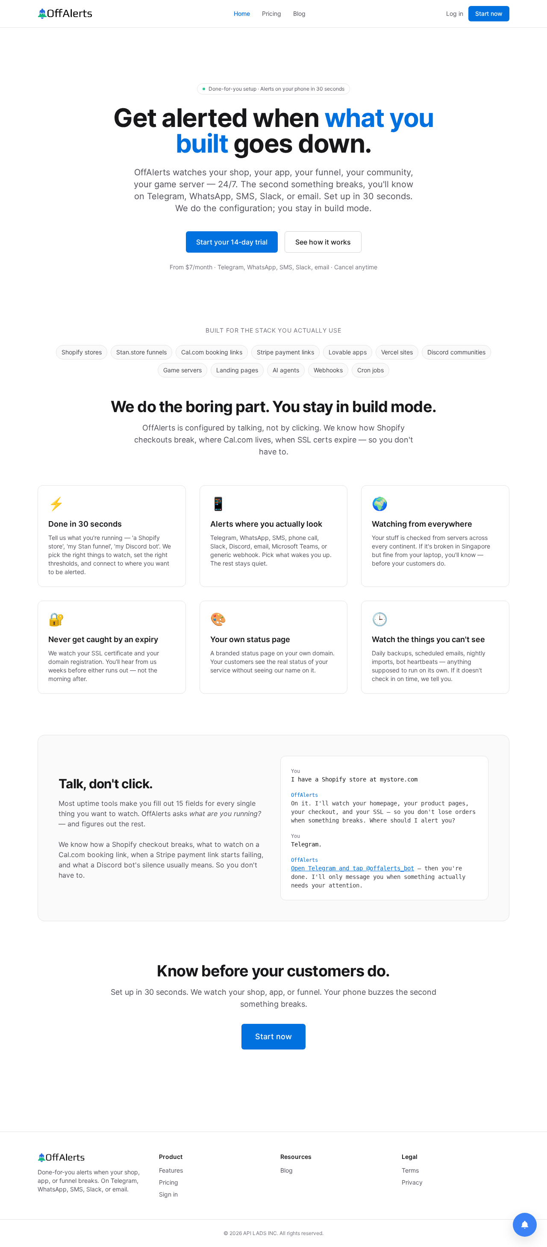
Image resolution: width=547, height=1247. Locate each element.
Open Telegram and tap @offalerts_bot (352, 868)
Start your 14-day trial (232, 242)
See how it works (323, 242)
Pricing (271, 13)
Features (171, 1170)
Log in (454, 13)
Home (242, 13)
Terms (410, 1170)
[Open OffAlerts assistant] (525, 1225)
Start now (489, 13)
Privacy (412, 1182)
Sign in (168, 1194)
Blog (299, 13)
